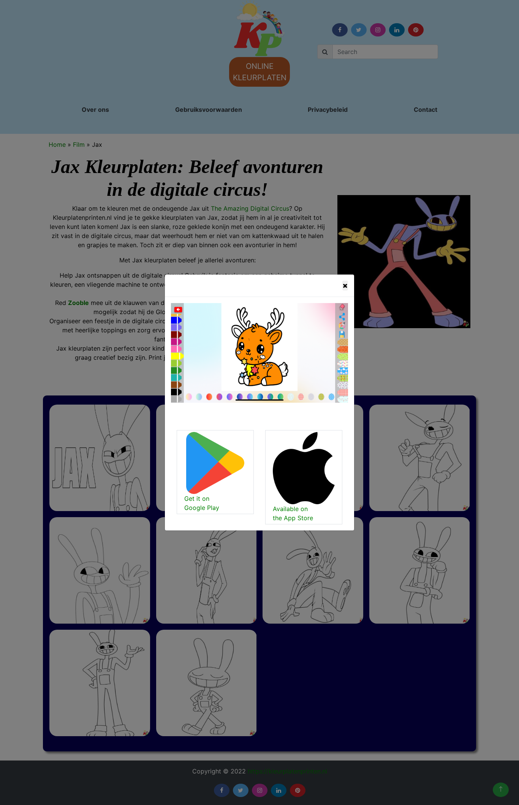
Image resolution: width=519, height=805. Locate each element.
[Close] (345, 286)
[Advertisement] (207, 138)
